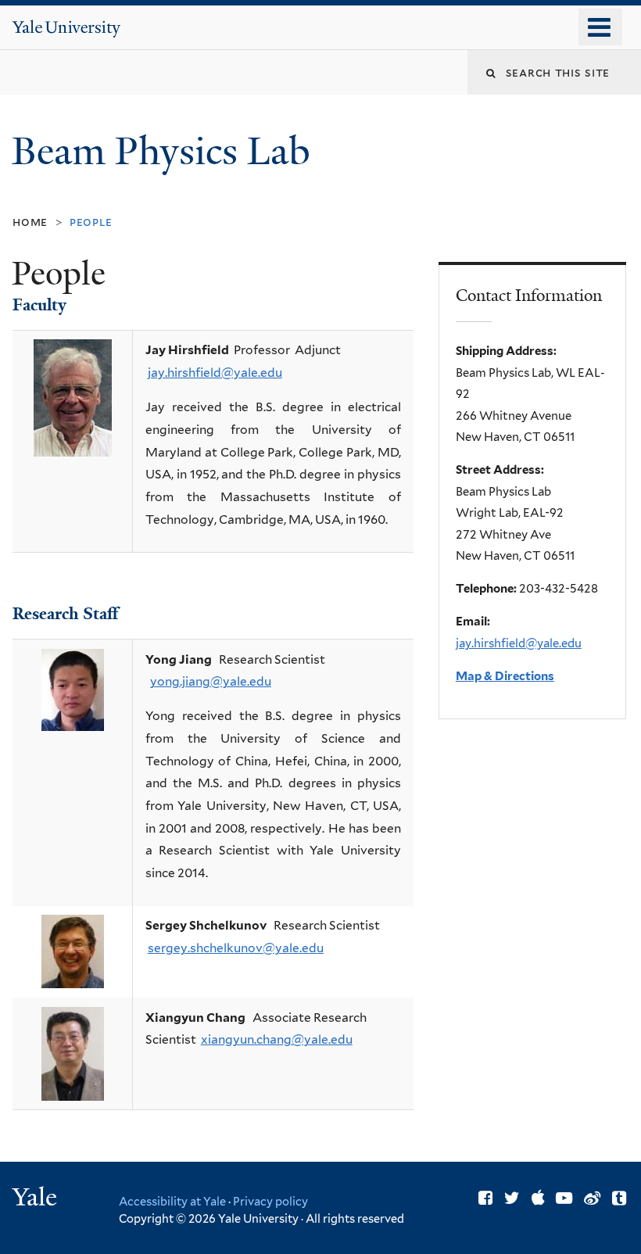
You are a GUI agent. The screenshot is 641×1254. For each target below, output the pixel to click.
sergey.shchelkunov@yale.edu (236, 947)
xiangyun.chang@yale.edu (277, 1039)
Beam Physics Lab (166, 151)
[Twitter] (512, 1198)
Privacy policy (270, 1201)
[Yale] (37, 1199)
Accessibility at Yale (172, 1201)
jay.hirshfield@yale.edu (215, 372)
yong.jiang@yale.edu (210, 681)
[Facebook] (485, 1198)
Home (30, 221)
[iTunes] (538, 1198)
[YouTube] (564, 1198)
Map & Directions (505, 676)
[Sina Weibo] (592, 1198)
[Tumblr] (619, 1198)
